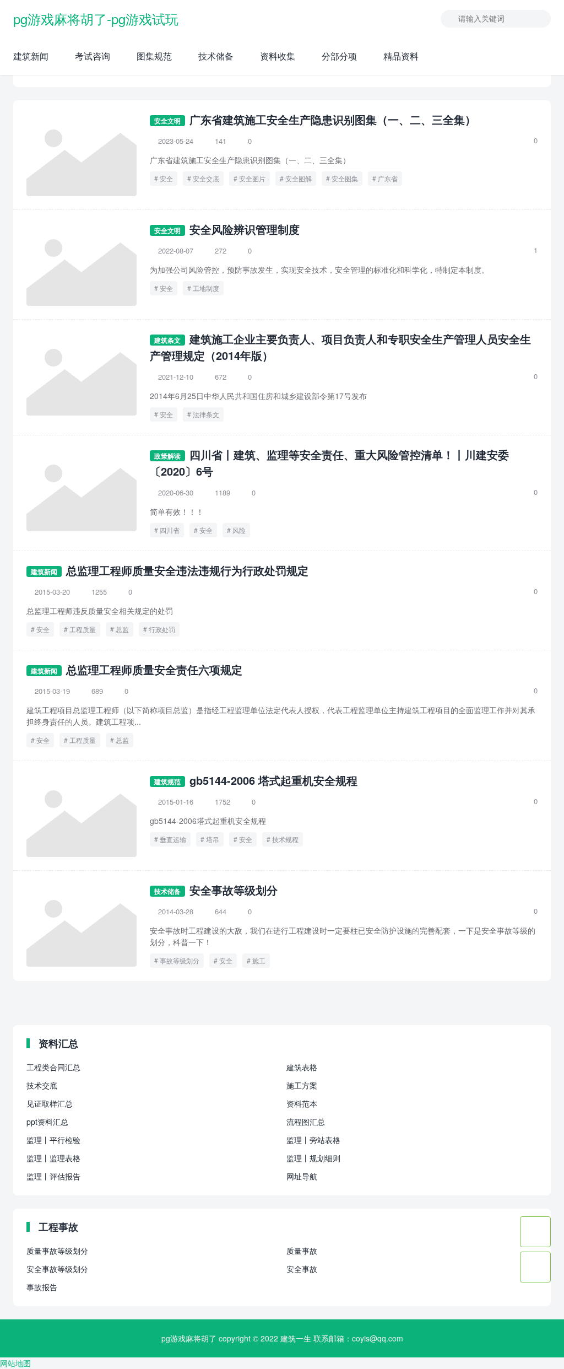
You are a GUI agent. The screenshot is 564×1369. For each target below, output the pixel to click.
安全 (166, 178)
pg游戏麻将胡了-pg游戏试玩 (95, 18)
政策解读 (167, 456)
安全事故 (301, 1268)
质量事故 (301, 1250)
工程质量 (82, 629)
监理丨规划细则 (313, 1157)
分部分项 (339, 56)
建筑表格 (301, 1066)
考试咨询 (92, 56)
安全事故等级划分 (233, 890)
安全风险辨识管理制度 (244, 229)
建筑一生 (295, 1338)
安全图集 (345, 178)
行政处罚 (162, 629)
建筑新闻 (30, 56)
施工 (258, 960)
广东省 (388, 178)
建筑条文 (167, 340)
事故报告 (41, 1286)
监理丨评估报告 (53, 1176)
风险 (239, 530)
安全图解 (298, 178)
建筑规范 (167, 781)
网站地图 (15, 1362)
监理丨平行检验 (53, 1139)
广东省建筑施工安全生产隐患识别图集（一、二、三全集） (332, 119)
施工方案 (301, 1085)
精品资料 (401, 56)
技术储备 (216, 56)
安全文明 (167, 121)
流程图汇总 (305, 1121)
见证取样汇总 (49, 1103)
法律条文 (206, 414)
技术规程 (285, 839)
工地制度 (206, 288)
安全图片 (252, 178)
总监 (122, 629)
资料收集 (277, 56)
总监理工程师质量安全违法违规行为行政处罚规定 (187, 570)
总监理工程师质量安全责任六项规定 (154, 669)
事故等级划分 (179, 960)
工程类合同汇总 (53, 1066)
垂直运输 (173, 839)
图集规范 (154, 56)
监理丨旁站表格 (313, 1139)
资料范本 (301, 1103)
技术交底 (41, 1085)
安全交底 (206, 178)
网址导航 (301, 1176)
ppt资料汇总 (47, 1121)
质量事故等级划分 (57, 1250)
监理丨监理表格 (53, 1157)
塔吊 (212, 839)
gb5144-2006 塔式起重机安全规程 (273, 780)
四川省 (170, 530)
